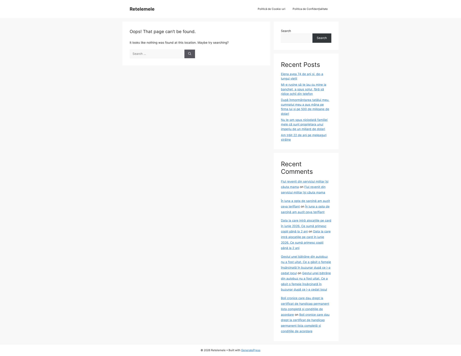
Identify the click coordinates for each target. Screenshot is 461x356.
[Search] (189, 54)
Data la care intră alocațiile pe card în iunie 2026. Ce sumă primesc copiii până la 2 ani (306, 226)
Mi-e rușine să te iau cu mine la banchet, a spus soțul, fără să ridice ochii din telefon (303, 89)
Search (286, 31)
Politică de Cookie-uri (271, 9)
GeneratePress (250, 350)
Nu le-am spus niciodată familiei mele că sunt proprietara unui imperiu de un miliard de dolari (304, 124)
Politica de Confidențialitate (310, 9)
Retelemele (142, 9)
